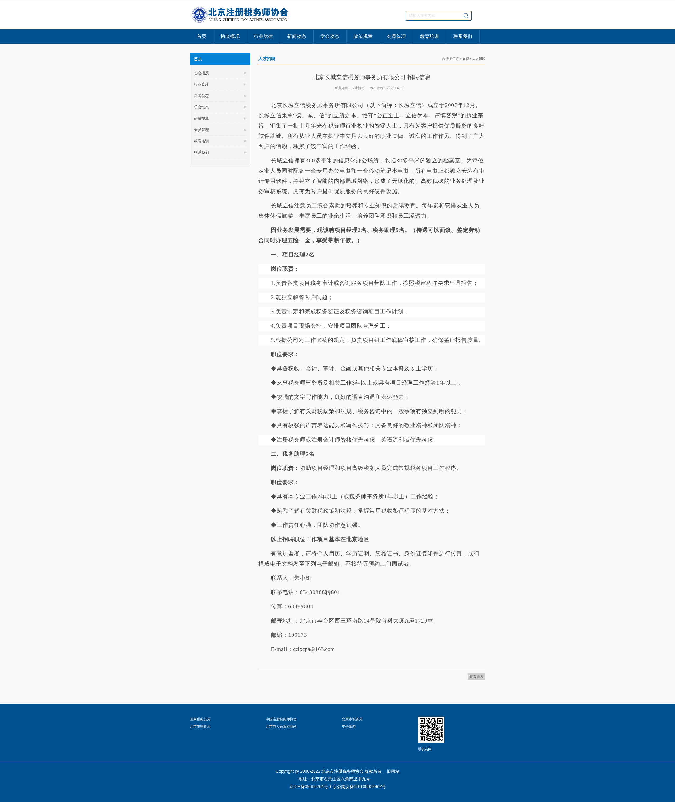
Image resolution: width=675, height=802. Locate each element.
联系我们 (201, 152)
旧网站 (393, 771)
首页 (466, 59)
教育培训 (201, 141)
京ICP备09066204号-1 (310, 786)
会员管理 (201, 130)
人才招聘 (478, 59)
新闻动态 (201, 96)
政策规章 (201, 118)
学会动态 (201, 107)
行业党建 (201, 84)
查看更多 (476, 676)
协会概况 (201, 73)
